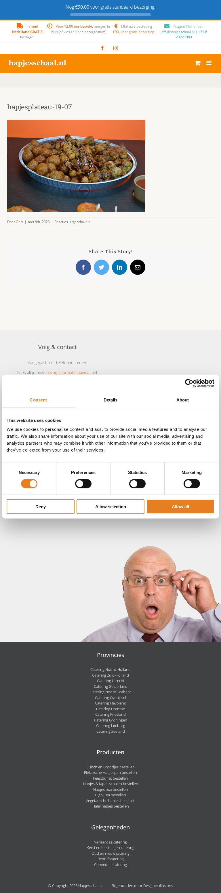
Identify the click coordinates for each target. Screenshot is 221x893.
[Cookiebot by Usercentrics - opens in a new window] (189, 383)
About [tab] (182, 399)
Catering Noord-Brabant (110, 691)
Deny (40, 506)
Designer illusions (158, 885)
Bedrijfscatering (111, 858)
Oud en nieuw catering (110, 853)
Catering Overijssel (110, 697)
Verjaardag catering (110, 842)
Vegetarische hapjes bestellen (111, 800)
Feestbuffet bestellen (110, 778)
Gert (19, 221)
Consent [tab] (38, 399)
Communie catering (110, 864)
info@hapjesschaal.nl (178, 31)
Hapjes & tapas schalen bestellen (110, 783)
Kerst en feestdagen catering (110, 847)
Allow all (180, 506)
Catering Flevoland (110, 703)
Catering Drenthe (110, 708)
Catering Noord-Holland (110, 669)
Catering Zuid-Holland (110, 675)
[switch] (83, 483)
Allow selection (110, 506)
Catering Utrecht (110, 680)
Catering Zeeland (110, 731)
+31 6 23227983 (191, 34)
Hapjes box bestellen (110, 789)
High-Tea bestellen (110, 794)
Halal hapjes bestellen (110, 806)
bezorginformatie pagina (67, 372)
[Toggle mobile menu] (209, 63)
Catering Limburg (110, 725)
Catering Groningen (110, 720)
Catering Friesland (110, 714)
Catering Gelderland (110, 686)
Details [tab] (111, 399)
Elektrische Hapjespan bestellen (110, 772)
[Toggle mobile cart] (198, 63)
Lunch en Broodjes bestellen (111, 767)
